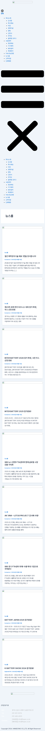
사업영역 (8, 41)
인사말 (10, 21)
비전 (9, 26)
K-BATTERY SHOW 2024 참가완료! (19, 668)
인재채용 (8, 61)
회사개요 (10, 23)
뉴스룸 (8, 56)
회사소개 (8, 18)
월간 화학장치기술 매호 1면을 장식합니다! (20, 256)
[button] (22, 111)
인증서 (10, 33)
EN (2, 13)
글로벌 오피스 (12, 38)
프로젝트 (10, 43)
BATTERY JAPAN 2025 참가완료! (18, 620)
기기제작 (10, 46)
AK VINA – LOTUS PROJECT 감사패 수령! (22, 515)
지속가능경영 (10, 53)
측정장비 (10, 51)
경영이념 (10, 28)
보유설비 (10, 48)
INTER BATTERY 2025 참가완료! (18, 411)
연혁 (9, 31)
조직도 (10, 36)
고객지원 (8, 58)
